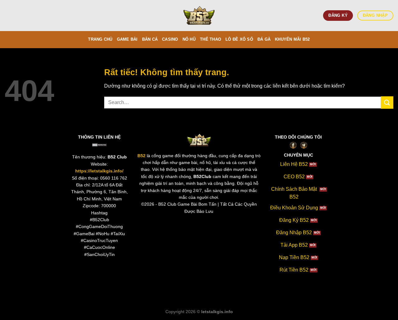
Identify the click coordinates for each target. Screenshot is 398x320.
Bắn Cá (150, 39)
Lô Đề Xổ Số (239, 39)
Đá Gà (264, 39)
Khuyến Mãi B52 (292, 39)
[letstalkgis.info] (199, 15)
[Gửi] (387, 102)
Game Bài (127, 39)
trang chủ (100, 39)
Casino (170, 39)
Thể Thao (210, 39)
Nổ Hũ (189, 39)
